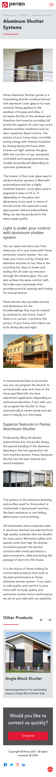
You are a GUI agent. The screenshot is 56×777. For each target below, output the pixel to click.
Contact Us (28, 736)
